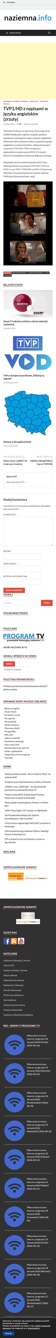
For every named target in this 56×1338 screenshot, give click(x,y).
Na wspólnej (10, 721)
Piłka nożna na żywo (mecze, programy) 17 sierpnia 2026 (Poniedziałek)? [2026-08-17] (38, 1300)
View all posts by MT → (16, 482)
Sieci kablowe (10, 1000)
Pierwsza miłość (12, 728)
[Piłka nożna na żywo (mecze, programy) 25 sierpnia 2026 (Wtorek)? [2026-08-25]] (14, 1083)
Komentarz (10, 515)
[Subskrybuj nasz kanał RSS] (14, 941)
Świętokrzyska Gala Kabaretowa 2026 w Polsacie (28, 782)
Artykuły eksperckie (13, 1010)
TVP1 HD (7, 275)
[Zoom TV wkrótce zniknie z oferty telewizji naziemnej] (28, 304)
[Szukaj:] (28, 603)
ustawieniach (34, 1328)
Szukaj (9, 664)
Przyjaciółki (10, 731)
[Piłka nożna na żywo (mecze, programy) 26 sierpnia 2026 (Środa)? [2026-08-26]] (14, 1054)
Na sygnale (10, 718)
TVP (47, 273)
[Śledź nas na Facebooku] (6, 941)
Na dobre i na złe (12, 715)
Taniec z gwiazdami (13, 751)
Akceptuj (8, 1333)
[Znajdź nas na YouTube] (21, 941)
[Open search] (49, 33)
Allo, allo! (9, 734)
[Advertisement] (28, 71)
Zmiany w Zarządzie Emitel (17, 441)
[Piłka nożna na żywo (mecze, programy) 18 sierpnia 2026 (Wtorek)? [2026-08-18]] (14, 1283)
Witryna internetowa (15, 576)
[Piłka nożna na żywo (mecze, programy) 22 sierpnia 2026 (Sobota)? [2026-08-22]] (14, 1169)
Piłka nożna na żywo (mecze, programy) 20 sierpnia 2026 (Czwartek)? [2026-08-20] (38, 1214)
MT (20, 124)
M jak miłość (10, 711)
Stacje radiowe (10, 975)
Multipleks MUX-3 (36, 273)
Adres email (10, 564)
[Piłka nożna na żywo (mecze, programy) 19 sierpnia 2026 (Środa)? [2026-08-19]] (14, 1254)
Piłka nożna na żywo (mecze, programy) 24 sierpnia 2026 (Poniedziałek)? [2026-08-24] (38, 1099)
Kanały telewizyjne (12, 990)
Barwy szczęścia (12, 708)
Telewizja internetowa (14, 980)
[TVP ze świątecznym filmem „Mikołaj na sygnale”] (28, 354)
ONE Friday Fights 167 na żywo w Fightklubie (26, 810)
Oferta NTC (33, 101)
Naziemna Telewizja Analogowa (18, 1014)
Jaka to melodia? (12, 738)
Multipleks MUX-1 (19, 273)
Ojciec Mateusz (12, 724)
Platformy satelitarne (13, 995)
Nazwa (7, 551)
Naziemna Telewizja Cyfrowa (15, 101)
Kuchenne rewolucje (14, 741)
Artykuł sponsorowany (14, 1005)
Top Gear (9, 757)
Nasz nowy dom (12, 744)
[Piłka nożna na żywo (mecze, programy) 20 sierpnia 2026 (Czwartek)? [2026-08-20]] (14, 1226)
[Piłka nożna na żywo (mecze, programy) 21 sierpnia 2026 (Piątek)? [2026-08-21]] (14, 1197)
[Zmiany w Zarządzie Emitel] (28, 414)
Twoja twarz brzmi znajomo (17, 754)
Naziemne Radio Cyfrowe (15, 970)
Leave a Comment (31, 124)
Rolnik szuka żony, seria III (17, 748)
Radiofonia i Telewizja (14, 985)
